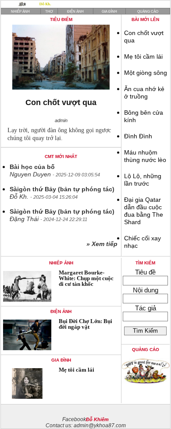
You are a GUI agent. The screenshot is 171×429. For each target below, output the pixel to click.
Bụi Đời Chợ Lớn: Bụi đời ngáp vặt (85, 324)
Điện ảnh (75, 12)
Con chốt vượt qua (60, 102)
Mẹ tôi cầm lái (143, 56)
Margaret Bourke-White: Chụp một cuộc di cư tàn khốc (86, 278)
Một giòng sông (145, 73)
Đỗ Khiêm (97, 419)
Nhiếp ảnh (20, 12)
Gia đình (109, 12)
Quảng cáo (147, 12)
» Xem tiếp (103, 244)
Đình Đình (138, 136)
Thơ (49, 12)
